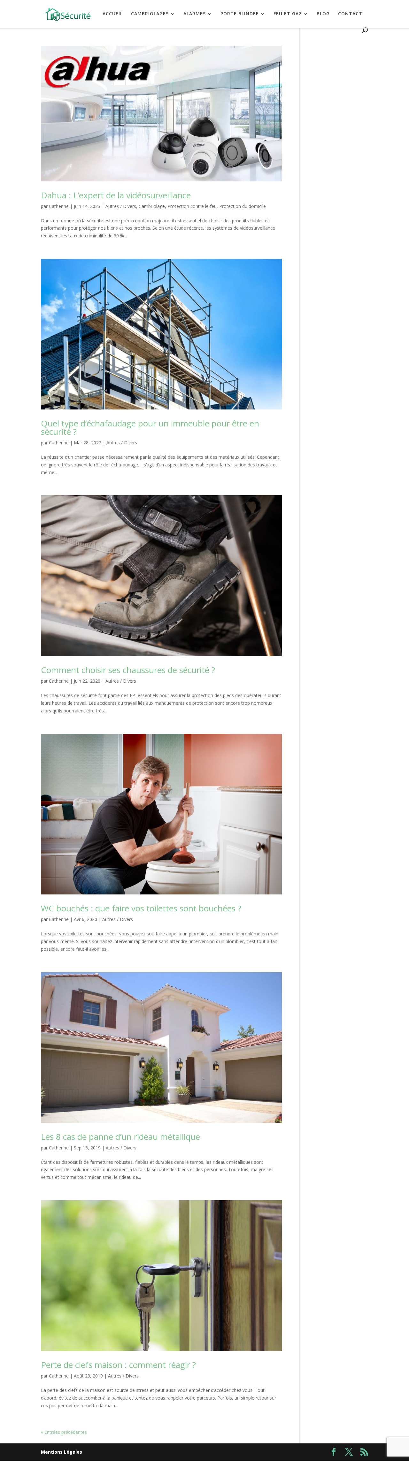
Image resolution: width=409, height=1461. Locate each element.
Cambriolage (152, 206)
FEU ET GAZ (288, 14)
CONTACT (350, 14)
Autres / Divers (120, 206)
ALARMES (194, 14)
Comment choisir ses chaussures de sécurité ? (128, 670)
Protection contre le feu (192, 206)
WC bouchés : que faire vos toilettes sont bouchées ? (141, 908)
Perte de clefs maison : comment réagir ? (118, 1364)
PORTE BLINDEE (239, 14)
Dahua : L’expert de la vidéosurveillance (116, 195)
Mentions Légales (61, 1452)
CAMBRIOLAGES (150, 14)
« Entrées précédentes (64, 1432)
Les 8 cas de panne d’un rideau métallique (120, 1136)
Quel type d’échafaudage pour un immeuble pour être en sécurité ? (150, 427)
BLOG (323, 14)
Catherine (59, 206)
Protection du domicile (242, 206)
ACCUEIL (113, 14)
